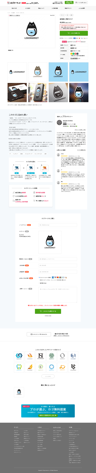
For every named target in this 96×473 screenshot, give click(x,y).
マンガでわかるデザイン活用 (19, 446)
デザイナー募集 (71, 442)
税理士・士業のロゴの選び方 (74, 454)
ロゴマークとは (56, 432)
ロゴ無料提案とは (72, 444)
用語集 (54, 438)
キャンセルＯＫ (40, 442)
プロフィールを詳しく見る (80, 129)
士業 (45, 153)
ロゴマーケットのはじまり (73, 430)
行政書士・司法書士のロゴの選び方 (75, 461)
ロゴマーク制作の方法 (57, 434)
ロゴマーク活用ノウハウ (57, 436)
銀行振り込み (43, 283)
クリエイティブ (28, 153)
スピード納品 (40, 444)
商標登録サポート (41, 450)
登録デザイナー (26, 436)
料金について (26, 432)
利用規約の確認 (48, 315)
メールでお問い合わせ (81, 2)
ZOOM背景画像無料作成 (18, 448)
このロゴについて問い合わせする (39, 334)
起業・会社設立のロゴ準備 (73, 448)
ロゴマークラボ (57, 427)
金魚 (71, 15)
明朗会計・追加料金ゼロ (42, 434)
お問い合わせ (16, 440)
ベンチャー (15, 153)
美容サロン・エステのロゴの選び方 (75, 456)
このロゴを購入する (75, 33)
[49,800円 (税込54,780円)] (19, 356)
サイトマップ (71, 440)
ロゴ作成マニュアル (17, 442)
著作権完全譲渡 (40, 436)
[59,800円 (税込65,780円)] (41, 367)
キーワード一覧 (71, 438)
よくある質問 (16, 438)
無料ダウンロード (27, 442)
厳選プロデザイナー (41, 432)
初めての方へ (16, 430)
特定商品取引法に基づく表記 (74, 434)
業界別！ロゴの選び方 (57, 440)
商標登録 (15, 436)
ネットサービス (38, 153)
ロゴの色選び (16, 444)
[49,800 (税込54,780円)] (19, 392)
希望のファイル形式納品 (42, 448)
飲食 (22, 153)
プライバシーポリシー (73, 436)
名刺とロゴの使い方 (72, 450)
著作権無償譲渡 (17, 434)
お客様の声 (16, 432)
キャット (62, 15)
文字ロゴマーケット (17, 452)
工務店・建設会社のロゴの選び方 (75, 462)
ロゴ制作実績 (26, 440)
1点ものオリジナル (41, 438)
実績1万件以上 (40, 446)
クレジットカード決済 (45, 277)
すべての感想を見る (81, 150)
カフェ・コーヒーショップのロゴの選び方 (75, 459)
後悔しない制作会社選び (57, 430)
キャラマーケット (17, 450)
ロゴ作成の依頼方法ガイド (73, 446)
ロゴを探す (13, 12)
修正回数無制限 (40, 440)
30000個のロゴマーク (41, 430)
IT (10, 153)
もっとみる (48, 376)
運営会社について (72, 432)
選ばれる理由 (26, 434)
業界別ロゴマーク (27, 438)
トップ (9, 12)
